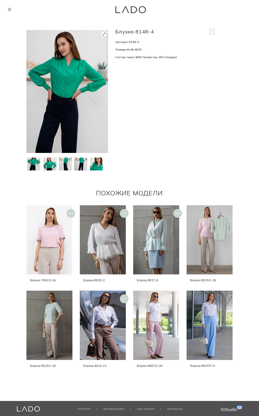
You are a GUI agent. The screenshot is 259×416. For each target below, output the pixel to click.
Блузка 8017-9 (147, 280)
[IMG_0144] (50, 164)
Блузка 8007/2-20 (149, 366)
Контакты (175, 409)
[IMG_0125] (33, 164)
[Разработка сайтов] (231, 407)
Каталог (84, 409)
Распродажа (114, 409)
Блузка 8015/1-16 (203, 280)
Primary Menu (9, 9)
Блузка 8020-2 (94, 280)
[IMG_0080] (65, 164)
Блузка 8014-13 (94, 366)
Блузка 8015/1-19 (43, 366)
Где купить (146, 409)
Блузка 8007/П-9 (202, 366)
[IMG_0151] (96, 164)
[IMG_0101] (80, 164)
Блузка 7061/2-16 (43, 280)
